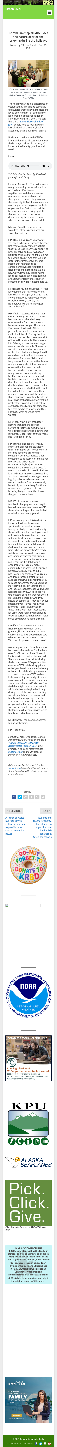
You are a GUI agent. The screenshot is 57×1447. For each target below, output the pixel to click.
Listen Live (12, 9)
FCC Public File (13, 1443)
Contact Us (28, 1443)
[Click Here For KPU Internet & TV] (28, 1123)
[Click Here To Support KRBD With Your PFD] (28, 1203)
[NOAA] (28, 995)
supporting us (14, 768)
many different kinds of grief (26, 123)
